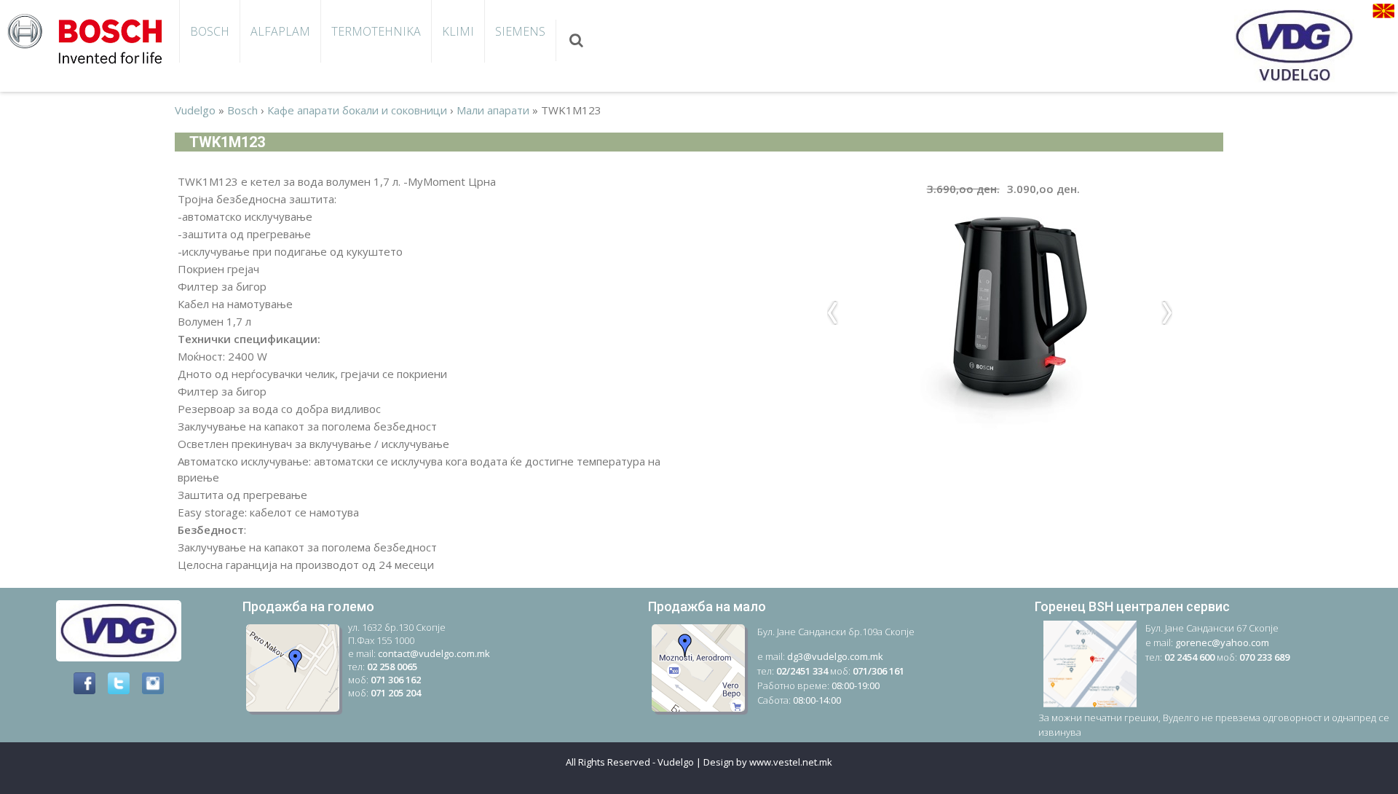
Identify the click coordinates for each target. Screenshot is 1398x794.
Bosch (209, 31)
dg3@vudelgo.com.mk (835, 656)
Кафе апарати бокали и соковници (357, 110)
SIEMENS (520, 31)
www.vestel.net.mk (790, 762)
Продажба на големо (308, 606)
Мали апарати (493, 110)
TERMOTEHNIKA (376, 31)
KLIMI (458, 31)
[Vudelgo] (89, 37)
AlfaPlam (280, 31)
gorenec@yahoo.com (1222, 642)
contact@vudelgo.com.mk (434, 653)
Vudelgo (195, 110)
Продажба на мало (707, 606)
